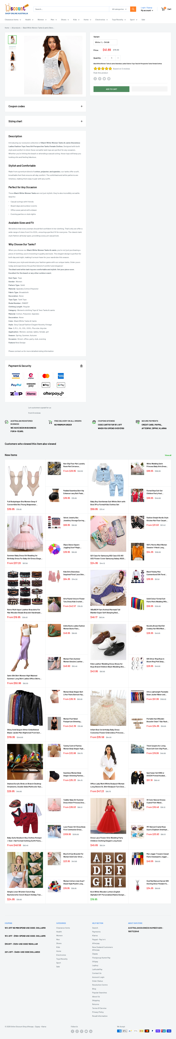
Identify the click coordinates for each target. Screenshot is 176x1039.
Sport (132, 19)
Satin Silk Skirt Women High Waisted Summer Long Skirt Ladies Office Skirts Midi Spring (23, 677)
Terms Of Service (99, 1008)
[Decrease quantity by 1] (105, 57)
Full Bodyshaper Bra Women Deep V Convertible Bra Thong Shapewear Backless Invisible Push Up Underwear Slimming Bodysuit (23, 503)
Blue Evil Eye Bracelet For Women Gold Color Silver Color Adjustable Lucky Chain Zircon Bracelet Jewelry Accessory (73, 855)
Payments (96, 931)
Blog (94, 989)
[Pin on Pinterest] (99, 78)
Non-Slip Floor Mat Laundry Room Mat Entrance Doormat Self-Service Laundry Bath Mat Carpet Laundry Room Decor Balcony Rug (74, 465)
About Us (96, 996)
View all (168, 455)
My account (146, 10)
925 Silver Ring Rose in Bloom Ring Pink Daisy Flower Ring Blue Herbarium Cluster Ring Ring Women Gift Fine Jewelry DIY (157, 660)
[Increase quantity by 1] (118, 57)
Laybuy (95, 965)
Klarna (95, 935)
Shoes (63, 19)
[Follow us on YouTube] (86, 1031)
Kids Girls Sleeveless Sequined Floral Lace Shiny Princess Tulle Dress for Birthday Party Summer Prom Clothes (74, 573)
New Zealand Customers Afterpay (102, 948)
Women (41, 19)
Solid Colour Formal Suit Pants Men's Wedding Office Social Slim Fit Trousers (157, 600)
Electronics (100, 19)
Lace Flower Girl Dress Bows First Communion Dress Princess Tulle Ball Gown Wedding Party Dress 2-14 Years (74, 828)
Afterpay (96, 943)
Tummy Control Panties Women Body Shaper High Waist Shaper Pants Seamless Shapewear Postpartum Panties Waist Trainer (73, 747)
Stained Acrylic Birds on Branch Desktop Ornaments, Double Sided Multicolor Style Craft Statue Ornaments (24, 785)
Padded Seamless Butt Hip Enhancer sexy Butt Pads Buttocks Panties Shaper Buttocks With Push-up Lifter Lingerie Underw (73, 492)
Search (95, 928)
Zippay (95, 954)
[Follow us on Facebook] (72, 1031)
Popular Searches (99, 992)
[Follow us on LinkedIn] (90, 1031)
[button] (149, 89)
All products (16, 28)
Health (28, 19)
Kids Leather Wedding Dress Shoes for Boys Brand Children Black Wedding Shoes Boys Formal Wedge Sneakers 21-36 (108, 665)
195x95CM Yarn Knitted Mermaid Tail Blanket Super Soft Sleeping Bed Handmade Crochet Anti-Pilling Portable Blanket (107, 611)
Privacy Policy (98, 1012)
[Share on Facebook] (95, 78)
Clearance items (11, 19)
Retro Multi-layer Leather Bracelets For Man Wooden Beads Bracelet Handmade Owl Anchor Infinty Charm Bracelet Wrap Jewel (24, 611)
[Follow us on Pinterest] (81, 1031)
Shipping (96, 1000)
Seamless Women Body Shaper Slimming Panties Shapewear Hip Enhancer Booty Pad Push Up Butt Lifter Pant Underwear (73, 774)
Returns (95, 1004)
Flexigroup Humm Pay (101, 957)
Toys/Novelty (117, 19)
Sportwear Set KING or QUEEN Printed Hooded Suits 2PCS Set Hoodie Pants (156, 774)
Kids (75, 19)
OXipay (95, 961)
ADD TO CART (111, 89)
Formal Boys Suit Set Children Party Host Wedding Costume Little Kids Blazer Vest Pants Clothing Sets (156, 492)
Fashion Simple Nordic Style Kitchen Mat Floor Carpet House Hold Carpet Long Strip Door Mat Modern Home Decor (157, 519)
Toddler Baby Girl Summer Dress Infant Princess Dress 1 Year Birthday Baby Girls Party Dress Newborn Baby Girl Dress (74, 801)
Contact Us (96, 973)
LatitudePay (97, 969)
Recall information (100, 1016)
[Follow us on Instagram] (77, 1031)
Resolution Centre (100, 985)
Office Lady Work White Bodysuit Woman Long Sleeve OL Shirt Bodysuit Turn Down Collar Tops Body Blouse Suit (107, 785)
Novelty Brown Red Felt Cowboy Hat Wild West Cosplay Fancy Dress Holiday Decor (158, 627)
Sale (143, 19)
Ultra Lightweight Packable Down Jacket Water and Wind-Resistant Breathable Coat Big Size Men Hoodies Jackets (157, 693)
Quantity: (97, 58)
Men (52, 19)
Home (86, 19)
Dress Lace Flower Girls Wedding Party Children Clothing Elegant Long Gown (106, 839)
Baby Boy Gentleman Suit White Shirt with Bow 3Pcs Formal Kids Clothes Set (107, 503)
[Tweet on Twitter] (104, 78)
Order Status (97, 981)
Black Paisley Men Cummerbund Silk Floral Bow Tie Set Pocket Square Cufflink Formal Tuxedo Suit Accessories (157, 573)
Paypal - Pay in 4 (98, 939)
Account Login (98, 977)
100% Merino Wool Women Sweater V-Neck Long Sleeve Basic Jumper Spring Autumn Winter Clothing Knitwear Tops (158, 546)
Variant (96, 37)
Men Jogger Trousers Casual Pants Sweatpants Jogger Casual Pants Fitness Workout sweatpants (158, 855)
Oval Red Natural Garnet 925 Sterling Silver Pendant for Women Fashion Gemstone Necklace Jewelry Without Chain (158, 882)
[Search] (133, 9)
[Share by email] (109, 78)
